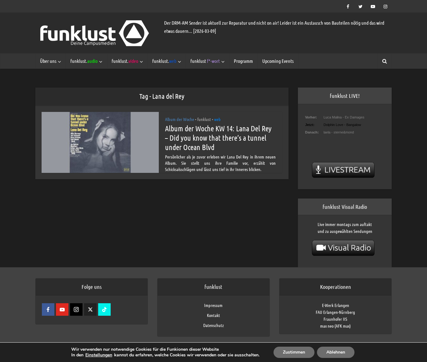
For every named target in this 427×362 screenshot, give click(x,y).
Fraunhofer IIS (335, 319)
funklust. (84, 61)
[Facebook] (48, 309)
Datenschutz (213, 325)
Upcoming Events (278, 61)
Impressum (213, 305)
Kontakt (213, 315)
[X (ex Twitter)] (90, 309)
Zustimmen (294, 352)
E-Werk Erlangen (335, 305)
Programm (243, 61)
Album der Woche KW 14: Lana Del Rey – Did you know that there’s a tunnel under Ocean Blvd (218, 138)
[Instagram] (76, 309)
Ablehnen (335, 352)
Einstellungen (98, 355)
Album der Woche (179, 119)
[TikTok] (104, 309)
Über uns (48, 61)
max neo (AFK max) (335, 326)
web (217, 119)
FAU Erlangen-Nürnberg (335, 312)
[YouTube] (62, 309)
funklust (205, 61)
